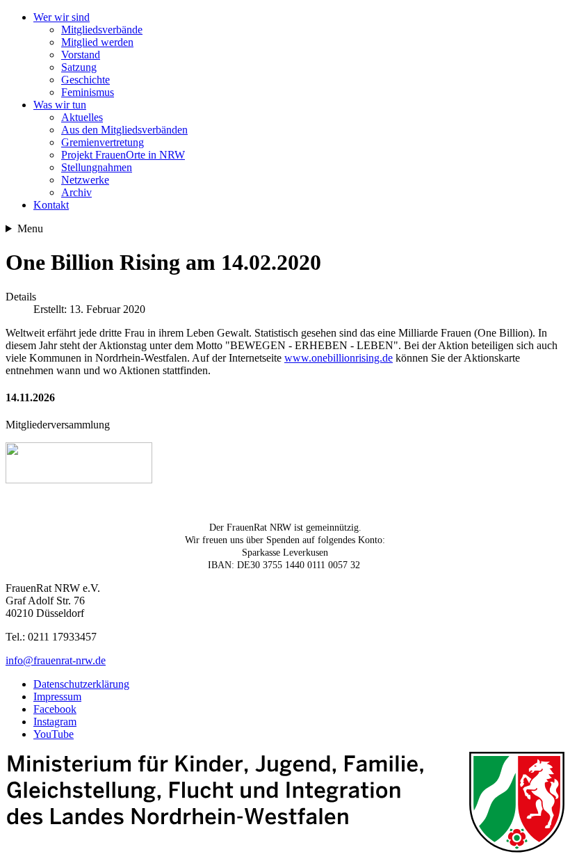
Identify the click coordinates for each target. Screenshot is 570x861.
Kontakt (51, 205)
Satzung (79, 67)
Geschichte (85, 80)
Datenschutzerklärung (81, 684)
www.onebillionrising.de (338, 358)
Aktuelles (82, 117)
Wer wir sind (61, 17)
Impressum (57, 696)
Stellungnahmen (96, 167)
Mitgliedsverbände (101, 29)
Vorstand (80, 55)
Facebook (54, 709)
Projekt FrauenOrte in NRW (123, 155)
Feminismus (87, 92)
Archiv (76, 192)
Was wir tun (59, 105)
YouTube (53, 734)
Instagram (54, 721)
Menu (30, 228)
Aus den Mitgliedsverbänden (124, 130)
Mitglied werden (97, 42)
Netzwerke (85, 180)
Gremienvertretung (102, 142)
